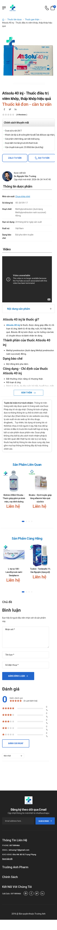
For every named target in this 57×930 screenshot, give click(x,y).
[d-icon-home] (3, 19)
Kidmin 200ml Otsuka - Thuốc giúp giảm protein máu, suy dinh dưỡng (14, 498)
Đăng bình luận (16, 676)
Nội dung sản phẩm (18, 308)
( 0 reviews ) (21, 115)
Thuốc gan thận (32, 19)
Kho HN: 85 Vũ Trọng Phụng (24, 854)
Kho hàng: (7, 854)
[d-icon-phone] (47, 8)
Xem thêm (26, 392)
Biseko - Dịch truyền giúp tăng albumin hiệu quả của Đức (40, 498)
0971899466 (14, 845)
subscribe (43, 821)
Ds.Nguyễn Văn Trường (25, 176)
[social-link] (26, 893)
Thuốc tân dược (14, 19)
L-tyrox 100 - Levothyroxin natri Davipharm (14, 572)
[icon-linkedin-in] (15, 109)
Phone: (5, 845)
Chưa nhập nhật (22, 196)
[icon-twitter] (10, 109)
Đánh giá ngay (15, 743)
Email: (5, 850)
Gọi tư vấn (43, 158)
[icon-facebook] (4, 109)
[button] (23, 521)
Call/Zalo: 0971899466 (11, 893)
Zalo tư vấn (14, 158)
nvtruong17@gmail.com (19, 850)
